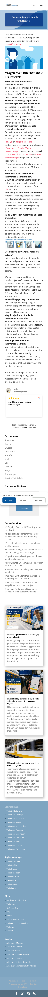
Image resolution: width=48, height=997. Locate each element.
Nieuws (10, 915)
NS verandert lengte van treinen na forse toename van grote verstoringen (24, 551)
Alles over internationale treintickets (21, 966)
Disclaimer (22, 987)
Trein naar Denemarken (16, 826)
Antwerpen (10, 440)
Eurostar (10, 148)
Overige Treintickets (14, 478)
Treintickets (11, 904)
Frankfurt (9, 455)
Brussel (8, 447)
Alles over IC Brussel (15, 943)
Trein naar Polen (13, 841)
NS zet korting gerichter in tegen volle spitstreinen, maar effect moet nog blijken (22, 536)
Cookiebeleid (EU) (29, 981)
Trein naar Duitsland (15, 818)
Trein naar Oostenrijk (15, 838)
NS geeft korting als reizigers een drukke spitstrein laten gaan (23, 557)
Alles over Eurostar (14, 947)
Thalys (9, 141)
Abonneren (24, 508)
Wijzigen (38, 500)
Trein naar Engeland (15, 830)
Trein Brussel (12, 869)
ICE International (14, 154)
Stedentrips (10, 474)
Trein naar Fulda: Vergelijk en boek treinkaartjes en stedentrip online (21, 590)
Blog (8, 911)
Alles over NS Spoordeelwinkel (19, 962)
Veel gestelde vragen (15, 919)
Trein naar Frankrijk (15, 815)
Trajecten (10, 927)
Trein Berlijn (12, 865)
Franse (28, 141)
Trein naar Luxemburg (16, 834)
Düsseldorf (10, 451)
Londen (8, 466)
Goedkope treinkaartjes (16, 900)
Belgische (20, 141)
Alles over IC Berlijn (15, 958)
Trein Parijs (11, 888)
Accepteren (9, 500)
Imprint (33, 984)
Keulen (8, 459)
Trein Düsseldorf (13, 873)
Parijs (7, 470)
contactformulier (13, 44)
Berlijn (8, 444)
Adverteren (13, 981)
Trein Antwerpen (13, 861)
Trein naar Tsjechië (14, 845)
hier (7, 189)
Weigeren (24, 500)
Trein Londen (12, 884)
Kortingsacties (12, 908)
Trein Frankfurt (13, 876)
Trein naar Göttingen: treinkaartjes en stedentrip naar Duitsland (22, 577)
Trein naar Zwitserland (16, 849)
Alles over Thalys (13, 950)
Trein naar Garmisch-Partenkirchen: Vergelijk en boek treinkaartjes (21, 583)
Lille (6, 462)
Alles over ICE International (18, 954)
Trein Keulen (12, 880)
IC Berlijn (27, 154)
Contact (10, 931)
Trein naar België (14, 822)
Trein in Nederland (14, 811)
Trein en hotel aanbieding (17, 923)
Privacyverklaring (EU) (18, 984)
